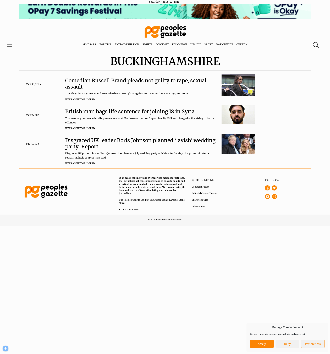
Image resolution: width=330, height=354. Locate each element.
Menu (17, 45)
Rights (147, 44)
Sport (208, 44)
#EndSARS (89, 44)
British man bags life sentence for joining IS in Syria (130, 111)
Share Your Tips (200, 200)
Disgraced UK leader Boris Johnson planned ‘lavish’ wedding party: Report (140, 143)
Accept (261, 344)
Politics (105, 44)
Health (195, 44)
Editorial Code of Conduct (205, 193)
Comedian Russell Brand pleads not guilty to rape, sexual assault (135, 83)
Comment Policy (200, 187)
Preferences (313, 344)
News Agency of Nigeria (80, 99)
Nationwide (224, 44)
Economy (162, 44)
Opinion (241, 44)
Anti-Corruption (127, 44)
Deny (287, 344)
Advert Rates (198, 206)
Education (179, 44)
